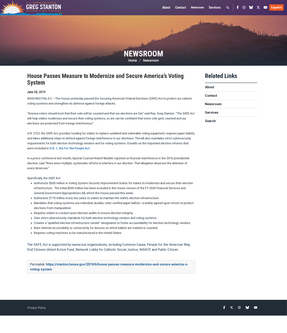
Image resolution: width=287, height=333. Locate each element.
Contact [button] (180, 7)
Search (210, 121)
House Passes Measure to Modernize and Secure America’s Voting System (105, 79)
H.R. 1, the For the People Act (69, 148)
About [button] (166, 7)
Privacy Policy (36, 307)
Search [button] (227, 7)
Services (211, 112)
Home (132, 60)
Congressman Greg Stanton (39, 7)
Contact (211, 96)
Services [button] (215, 7)
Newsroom (197, 7)
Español (276, 7)
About (209, 87)
